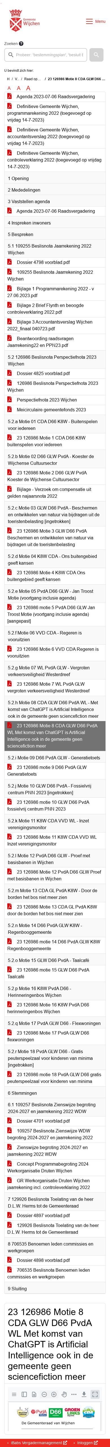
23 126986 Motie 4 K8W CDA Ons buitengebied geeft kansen (46, 576)
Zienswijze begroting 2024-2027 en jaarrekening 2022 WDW (47, 1151)
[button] (96, 55)
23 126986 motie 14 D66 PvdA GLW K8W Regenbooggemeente (53, 945)
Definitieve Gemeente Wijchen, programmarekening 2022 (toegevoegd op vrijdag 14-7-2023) (49, 113)
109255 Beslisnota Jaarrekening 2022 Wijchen (50, 275)
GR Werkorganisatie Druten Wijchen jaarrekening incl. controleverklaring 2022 (48, 1184)
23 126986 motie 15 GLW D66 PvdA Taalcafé (48, 973)
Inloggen (85, 1443)
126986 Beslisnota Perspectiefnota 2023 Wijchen (52, 386)
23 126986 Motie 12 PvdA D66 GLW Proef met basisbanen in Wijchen (54, 875)
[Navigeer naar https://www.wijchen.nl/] (23, 21)
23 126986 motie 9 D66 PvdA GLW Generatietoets (47, 771)
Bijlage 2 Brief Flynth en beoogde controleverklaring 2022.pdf (45, 309)
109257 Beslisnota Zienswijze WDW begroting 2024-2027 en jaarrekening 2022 (50, 1134)
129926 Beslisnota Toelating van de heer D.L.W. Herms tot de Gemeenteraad (53, 1229)
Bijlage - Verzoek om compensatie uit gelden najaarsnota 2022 (49, 493)
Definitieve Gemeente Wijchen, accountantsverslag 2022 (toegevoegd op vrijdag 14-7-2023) (48, 136)
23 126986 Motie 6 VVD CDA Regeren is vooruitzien (53, 652)
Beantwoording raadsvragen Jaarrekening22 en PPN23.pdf (40, 342)
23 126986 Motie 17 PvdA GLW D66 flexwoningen (48, 1036)
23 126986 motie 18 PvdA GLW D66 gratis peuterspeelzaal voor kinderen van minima (54, 1078)
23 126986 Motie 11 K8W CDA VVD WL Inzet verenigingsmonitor (52, 840)
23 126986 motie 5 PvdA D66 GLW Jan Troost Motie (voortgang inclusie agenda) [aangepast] (51, 614)
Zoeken (11, 43)
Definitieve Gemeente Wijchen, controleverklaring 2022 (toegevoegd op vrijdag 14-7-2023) (54, 160)
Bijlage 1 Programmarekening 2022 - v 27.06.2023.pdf (50, 292)
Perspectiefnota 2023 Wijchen (46, 400)
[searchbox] (45, 55)
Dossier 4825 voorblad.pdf (43, 373)
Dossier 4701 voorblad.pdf (43, 1121)
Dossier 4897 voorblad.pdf (43, 1215)
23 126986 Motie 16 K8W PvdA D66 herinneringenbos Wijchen (48, 1008)
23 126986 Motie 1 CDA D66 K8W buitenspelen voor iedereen (46, 441)
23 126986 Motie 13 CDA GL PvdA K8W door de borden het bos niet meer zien (52, 910)
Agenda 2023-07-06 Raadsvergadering (55, 96)
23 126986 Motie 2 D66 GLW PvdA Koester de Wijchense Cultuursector (47, 476)
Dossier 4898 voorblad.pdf (43, 1260)
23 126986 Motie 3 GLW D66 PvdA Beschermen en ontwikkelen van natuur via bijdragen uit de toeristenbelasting (50, 538)
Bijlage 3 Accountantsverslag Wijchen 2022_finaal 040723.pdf (50, 325)
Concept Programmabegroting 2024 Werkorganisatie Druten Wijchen (48, 1167)
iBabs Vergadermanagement (36, 1443)
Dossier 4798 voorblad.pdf (43, 262)
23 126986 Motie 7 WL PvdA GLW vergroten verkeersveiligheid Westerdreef (48, 687)
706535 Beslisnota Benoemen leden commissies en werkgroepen (48, 1273)
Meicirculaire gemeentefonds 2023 (51, 409)
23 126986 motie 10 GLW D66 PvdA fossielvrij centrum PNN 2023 (48, 805)
